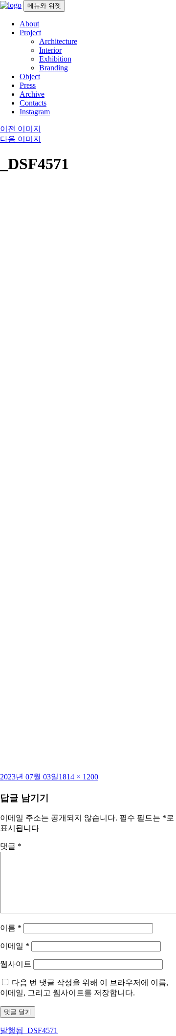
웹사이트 (15, 964)
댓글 (11, 846)
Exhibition (55, 59)
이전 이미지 (20, 129)
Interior (50, 50)
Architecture (58, 41)
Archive (32, 94)
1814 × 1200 (78, 777)
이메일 (14, 946)
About (29, 24)
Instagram (35, 112)
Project (30, 32)
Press (28, 85)
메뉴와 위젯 (44, 5)
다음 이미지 (20, 139)
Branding (53, 68)
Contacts (33, 103)
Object (30, 76)
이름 (11, 928)
